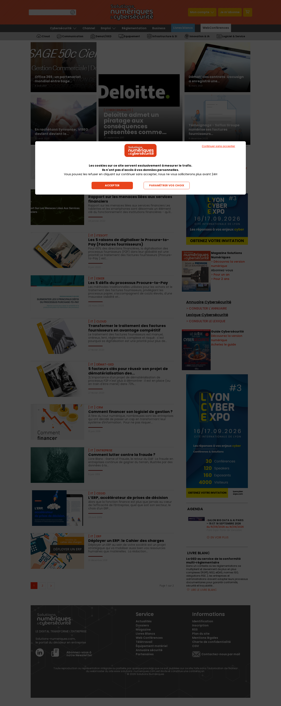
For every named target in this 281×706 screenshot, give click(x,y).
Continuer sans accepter (218, 146)
